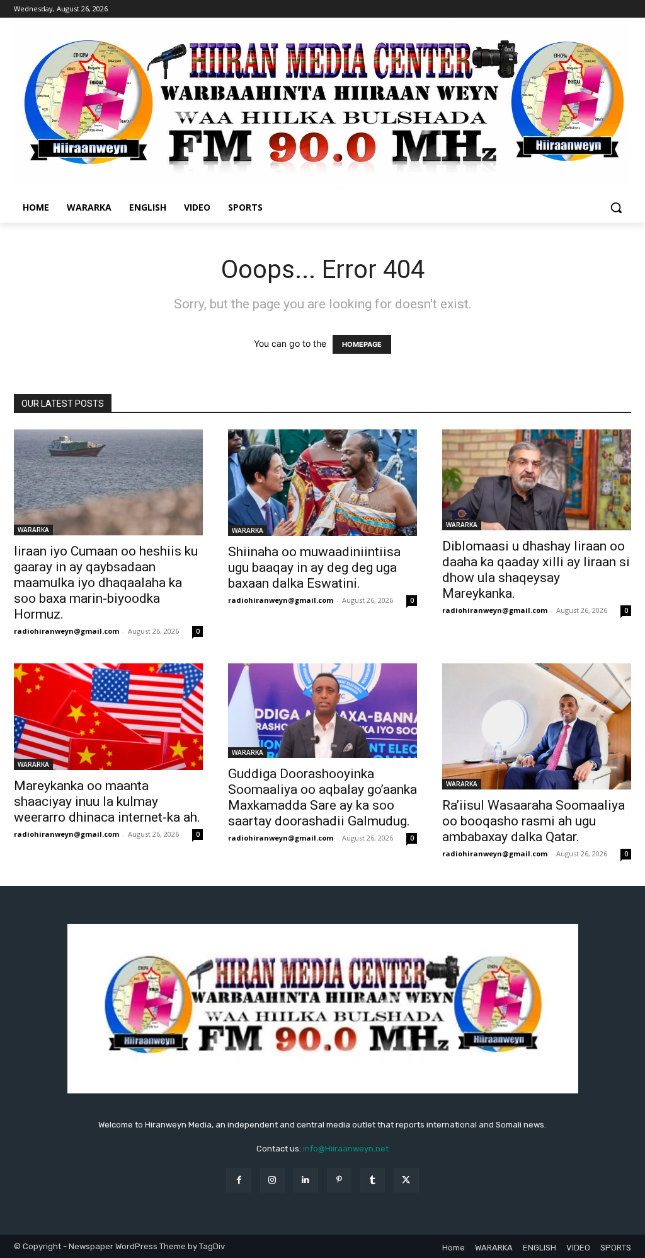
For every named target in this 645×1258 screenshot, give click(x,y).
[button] (616, 207)
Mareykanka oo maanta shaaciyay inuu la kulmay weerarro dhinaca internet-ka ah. (107, 801)
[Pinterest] (339, 1180)
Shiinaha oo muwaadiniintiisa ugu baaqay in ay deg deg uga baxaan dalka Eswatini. (314, 567)
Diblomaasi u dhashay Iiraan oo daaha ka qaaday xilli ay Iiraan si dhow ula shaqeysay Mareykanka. (536, 570)
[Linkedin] (306, 1180)
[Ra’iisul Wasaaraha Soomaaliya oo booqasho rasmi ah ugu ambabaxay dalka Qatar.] (536, 726)
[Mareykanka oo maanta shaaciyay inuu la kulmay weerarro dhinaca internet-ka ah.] (108, 716)
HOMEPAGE (362, 344)
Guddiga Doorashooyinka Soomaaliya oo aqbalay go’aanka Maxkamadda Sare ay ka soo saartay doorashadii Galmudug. (322, 797)
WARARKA (33, 529)
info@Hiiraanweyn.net (346, 1148)
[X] (406, 1180)
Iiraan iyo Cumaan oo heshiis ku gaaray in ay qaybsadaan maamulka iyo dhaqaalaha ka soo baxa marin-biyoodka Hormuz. (106, 583)
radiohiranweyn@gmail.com (66, 631)
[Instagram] (272, 1180)
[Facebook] (238, 1180)
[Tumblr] (372, 1180)
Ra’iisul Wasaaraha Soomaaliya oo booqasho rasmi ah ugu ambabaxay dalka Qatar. (533, 821)
